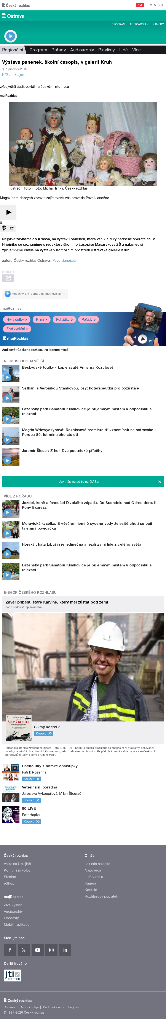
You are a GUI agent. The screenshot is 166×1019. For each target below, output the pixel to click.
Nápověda (93, 870)
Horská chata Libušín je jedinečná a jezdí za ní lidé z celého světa (81, 544)
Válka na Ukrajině (17, 864)
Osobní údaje (29, 1007)
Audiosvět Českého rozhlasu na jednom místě (35, 350)
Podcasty (11, 918)
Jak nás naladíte (97, 864)
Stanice (10, 877)
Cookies (9, 1007)
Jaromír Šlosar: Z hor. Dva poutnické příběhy (62, 450)
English (73, 1007)
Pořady (58, 49)
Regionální (12, 49)
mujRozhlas (11, 308)
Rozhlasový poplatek (101, 896)
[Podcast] (4, 228)
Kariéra (90, 883)
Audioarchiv (139, 24)
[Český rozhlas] (16, 5)
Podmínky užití (53, 1007)
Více (138, 49)
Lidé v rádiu (94, 877)
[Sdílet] (12, 228)
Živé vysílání (15, 329)
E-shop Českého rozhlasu (30, 592)
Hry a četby (15, 319)
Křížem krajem (13, 75)
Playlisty (106, 49)
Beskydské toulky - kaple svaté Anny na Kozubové (68, 367)
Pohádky (62, 319)
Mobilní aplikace (17, 924)
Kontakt (91, 890)
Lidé (123, 49)
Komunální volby (17, 870)
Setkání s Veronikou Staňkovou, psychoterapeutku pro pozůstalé (80, 388)
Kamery (158, 24)
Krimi (40, 319)
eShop (9, 883)
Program (118, 24)
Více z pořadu (18, 496)
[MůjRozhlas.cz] (8, 96)
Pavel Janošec (64, 260)
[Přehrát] (8, 212)
